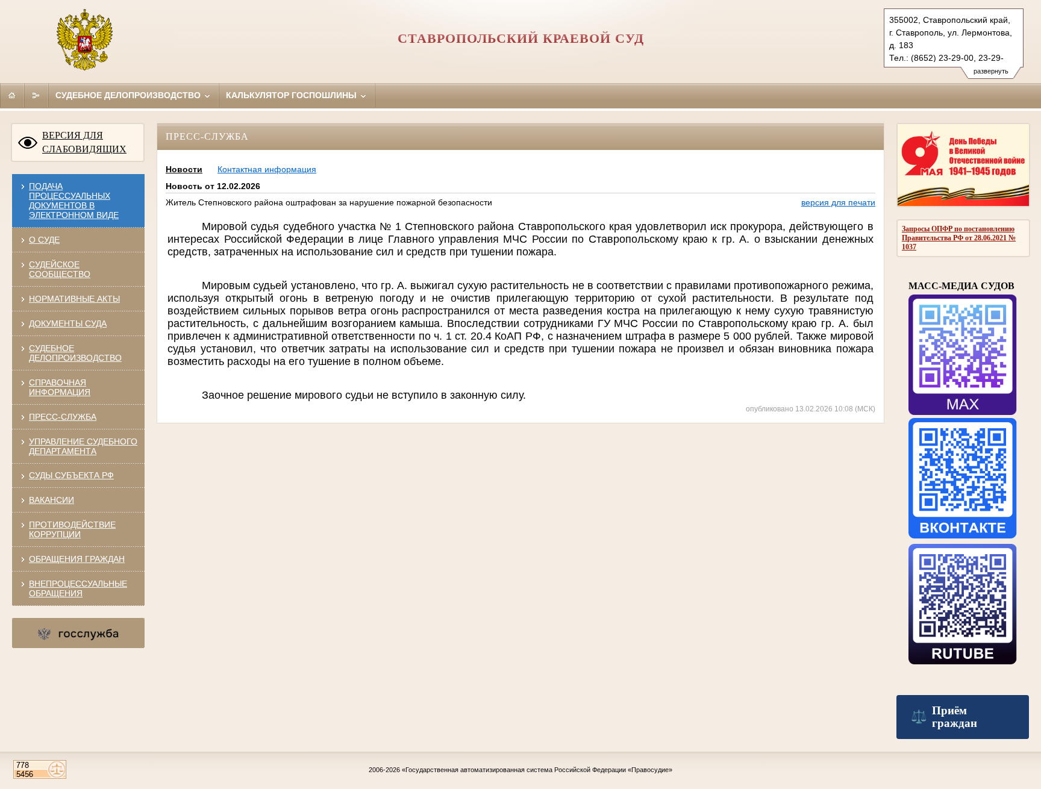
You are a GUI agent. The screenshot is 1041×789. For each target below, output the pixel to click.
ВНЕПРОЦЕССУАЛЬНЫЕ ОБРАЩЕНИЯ (78, 588)
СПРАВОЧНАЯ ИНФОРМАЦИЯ (59, 387)
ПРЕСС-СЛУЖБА (62, 417)
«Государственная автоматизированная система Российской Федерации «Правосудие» (537, 769)
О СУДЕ (44, 240)
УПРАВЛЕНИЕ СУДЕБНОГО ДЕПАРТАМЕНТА (83, 446)
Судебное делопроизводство (129, 95)
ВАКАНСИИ (51, 500)
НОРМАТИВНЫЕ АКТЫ (74, 299)
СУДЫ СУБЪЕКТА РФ (71, 475)
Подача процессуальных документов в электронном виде (74, 200)
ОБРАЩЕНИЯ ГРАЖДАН (77, 559)
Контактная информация (266, 169)
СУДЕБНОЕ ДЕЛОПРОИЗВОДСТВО (75, 353)
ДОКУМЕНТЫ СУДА (68, 323)
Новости (184, 169)
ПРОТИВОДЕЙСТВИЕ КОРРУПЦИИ (72, 529)
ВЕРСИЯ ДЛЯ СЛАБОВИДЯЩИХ (84, 142)
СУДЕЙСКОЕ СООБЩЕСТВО (59, 269)
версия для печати (838, 202)
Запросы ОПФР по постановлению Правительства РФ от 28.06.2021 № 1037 (959, 238)
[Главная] (12, 95)
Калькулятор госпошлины (292, 95)
